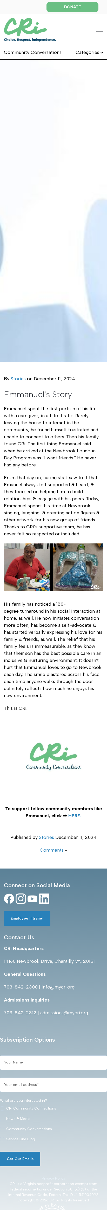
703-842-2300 (21, 987)
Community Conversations (33, 52)
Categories (88, 52)
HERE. (74, 816)
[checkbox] (53, 1125)
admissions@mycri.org (64, 1013)
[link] (30, 29)
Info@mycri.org (58, 987)
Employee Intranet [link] (27, 918)
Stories (18, 379)
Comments (52, 850)
